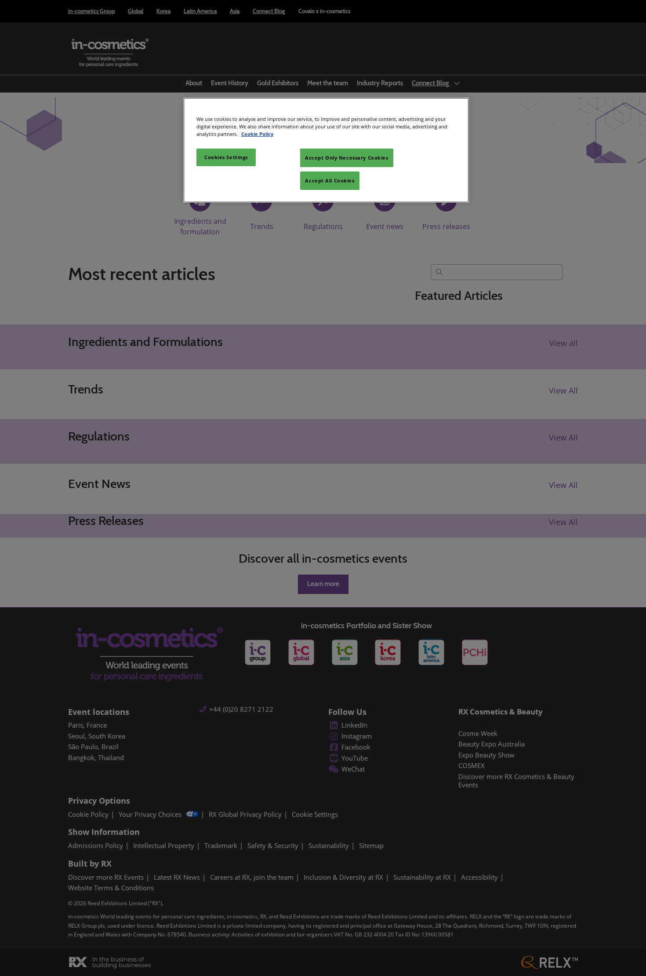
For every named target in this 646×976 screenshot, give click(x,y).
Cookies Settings (226, 157)
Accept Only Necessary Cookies (346, 157)
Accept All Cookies (329, 180)
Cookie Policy (257, 134)
